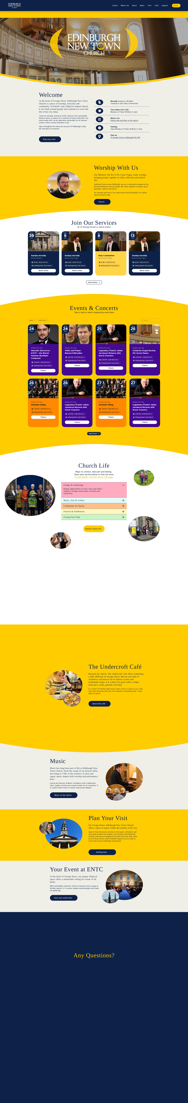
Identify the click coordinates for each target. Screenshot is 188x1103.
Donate (176, 5)
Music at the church (62, 795)
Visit (149, 5)
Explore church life (93, 529)
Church (115, 5)
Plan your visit (49, 139)
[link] (43, 270)
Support (165, 5)
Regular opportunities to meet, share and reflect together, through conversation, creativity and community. (83, 491)
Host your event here (63, 898)
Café (157, 5)
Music (142, 5)
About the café (98, 703)
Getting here (101, 852)
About (134, 5)
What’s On (125, 5)
